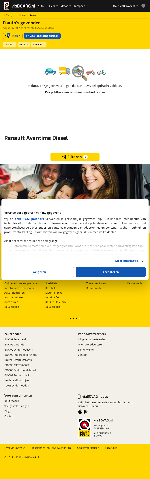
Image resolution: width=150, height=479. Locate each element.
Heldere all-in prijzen (17, 380)
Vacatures (111, 448)
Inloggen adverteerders (92, 339)
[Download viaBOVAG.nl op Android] (86, 412)
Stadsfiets (51, 283)
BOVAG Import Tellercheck (20, 354)
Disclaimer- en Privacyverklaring (51, 448)
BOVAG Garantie (14, 344)
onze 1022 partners (29, 219)
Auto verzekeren (14, 297)
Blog (7, 411)
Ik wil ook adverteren (90, 344)
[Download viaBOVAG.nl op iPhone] (80, 412)
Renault (8, 44)
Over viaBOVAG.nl (15, 448)
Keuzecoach (11, 306)
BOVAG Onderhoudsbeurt (20, 370)
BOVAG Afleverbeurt (16, 365)
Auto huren (11, 302)
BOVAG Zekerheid (15, 339)
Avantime (37, 44)
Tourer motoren (96, 283)
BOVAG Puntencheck (16, 375)
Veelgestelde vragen (16, 406)
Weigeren (39, 272)
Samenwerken (86, 349)
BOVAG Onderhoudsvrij (18, 349)
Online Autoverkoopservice (20, 283)
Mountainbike (53, 292)
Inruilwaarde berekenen (19, 288)
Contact (82, 354)
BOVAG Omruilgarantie (18, 360)
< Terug (8, 15)
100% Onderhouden (16, 385)
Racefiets (50, 288)
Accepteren (111, 272)
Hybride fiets (53, 297)
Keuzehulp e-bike (56, 302)
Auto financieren (14, 292)
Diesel (22, 44)
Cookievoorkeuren (88, 448)
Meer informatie (126, 260)
